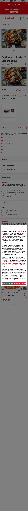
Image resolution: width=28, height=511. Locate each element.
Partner (20, 231)
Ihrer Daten (5, 237)
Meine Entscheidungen (7, 283)
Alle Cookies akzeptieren (20, 283)
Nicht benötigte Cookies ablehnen (18, 226)
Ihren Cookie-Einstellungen (10, 263)
